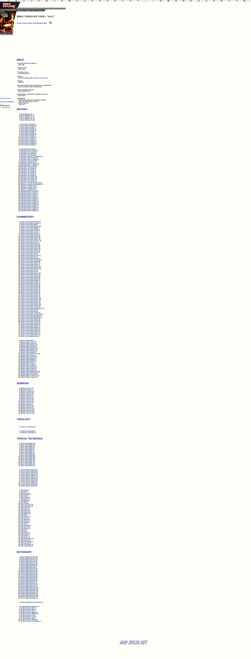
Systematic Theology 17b (28, 432)
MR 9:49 (39, 87)
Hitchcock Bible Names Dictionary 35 (32, 602)
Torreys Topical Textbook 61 (29, 478)
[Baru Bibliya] (138, 1)
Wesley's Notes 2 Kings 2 (28, 355)
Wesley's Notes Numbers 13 (29, 358)
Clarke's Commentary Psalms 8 (30, 330)
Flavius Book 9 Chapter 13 (28, 130)
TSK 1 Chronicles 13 (27, 546)
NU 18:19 (21, 91)
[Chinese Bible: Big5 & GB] (46, 1)
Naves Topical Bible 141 (28, 446)
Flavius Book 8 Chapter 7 (28, 131)
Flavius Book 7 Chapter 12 (28, 134)
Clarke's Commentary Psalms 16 (30, 230)
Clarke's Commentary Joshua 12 (30, 252)
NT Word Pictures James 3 (29, 609)
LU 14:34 (35, 101)
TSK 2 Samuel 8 (25, 540)
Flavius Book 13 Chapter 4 (28, 142)
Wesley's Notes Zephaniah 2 (29, 348)
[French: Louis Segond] (54, 1)
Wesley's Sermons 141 (27, 391)
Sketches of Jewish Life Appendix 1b (32, 184)
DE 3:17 (32, 78)
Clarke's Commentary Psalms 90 (30, 324)
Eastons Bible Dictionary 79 (29, 580)
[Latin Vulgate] (16, 1)
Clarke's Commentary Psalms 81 (30, 279)
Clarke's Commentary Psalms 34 (30, 295)
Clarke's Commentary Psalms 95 (30, 276)
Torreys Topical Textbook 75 (29, 475)
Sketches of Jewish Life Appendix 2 (31, 183)
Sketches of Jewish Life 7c (29, 185)
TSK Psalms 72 (25, 509)
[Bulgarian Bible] (84, 1)
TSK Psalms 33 (25, 510)
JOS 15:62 (22, 69)
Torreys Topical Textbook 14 (29, 486)
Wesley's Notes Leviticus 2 (29, 343)
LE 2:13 (21, 87)
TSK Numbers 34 (26, 494)
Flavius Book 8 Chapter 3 (28, 133)
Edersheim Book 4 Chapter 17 (30, 203)
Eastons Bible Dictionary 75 (29, 582)
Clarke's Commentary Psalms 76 (30, 332)
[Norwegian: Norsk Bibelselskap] (176, 1)
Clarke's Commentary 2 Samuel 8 (31, 274)
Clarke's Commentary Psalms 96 (30, 245)
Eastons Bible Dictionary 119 (29, 590)
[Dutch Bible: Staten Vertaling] (107, 1)
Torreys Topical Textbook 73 (29, 469)
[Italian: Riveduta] (130, 1)
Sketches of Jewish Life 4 (28, 188)
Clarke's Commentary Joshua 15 (30, 243)
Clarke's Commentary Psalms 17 (30, 264)
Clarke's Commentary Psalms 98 (30, 318)
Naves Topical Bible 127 (28, 465)
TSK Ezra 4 (24, 491)
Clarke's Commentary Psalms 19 (30, 263)
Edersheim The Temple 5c (28, 175)
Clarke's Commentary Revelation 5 (31, 315)
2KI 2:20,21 (22, 95)
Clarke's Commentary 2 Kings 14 (30, 312)
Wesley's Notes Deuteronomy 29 (30, 353)
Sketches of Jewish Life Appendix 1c (32, 156)
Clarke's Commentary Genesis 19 (31, 221)
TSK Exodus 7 (25, 535)
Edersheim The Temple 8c (28, 168)
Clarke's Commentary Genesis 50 (31, 255)
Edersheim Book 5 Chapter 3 (29, 197)
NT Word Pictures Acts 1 (28, 611)
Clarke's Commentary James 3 (30, 232)
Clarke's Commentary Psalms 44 (30, 290)
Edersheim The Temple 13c (29, 178)
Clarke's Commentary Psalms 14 (30, 265)
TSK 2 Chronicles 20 (27, 505)
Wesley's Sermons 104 (27, 411)
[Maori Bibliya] (168, 1)
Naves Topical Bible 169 (28, 456)
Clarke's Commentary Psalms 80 (30, 329)
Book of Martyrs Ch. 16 (27, 115)
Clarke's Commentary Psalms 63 (30, 235)
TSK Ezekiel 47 (25, 532)
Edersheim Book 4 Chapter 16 (30, 159)
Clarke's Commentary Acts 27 (29, 311)
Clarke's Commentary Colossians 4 (31, 260)
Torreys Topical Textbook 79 (29, 474)
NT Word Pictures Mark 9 (28, 608)
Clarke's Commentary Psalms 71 (30, 335)
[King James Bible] (31, 1)
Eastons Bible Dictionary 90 (29, 574)
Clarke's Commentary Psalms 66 (30, 286)
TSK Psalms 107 (25, 513)
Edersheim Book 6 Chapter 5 (29, 194)
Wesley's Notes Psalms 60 (28, 356)
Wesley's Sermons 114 (27, 410)
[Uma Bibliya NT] (236, 1)
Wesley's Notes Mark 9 (27, 340)
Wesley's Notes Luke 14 (28, 362)
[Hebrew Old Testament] (1, 1)
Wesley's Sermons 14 (27, 407)
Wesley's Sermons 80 (27, 394)
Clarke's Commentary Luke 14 (30, 242)
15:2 (46, 78)
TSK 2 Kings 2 (25, 503)
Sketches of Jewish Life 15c (29, 190)
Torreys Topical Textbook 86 (29, 472)
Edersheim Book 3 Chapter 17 (30, 209)
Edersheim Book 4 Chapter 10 (30, 205)
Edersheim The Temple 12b (29, 160)
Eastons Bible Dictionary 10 (29, 598)
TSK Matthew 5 (25, 500)
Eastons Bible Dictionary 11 (29, 571)
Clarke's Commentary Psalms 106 (31, 268)
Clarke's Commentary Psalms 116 (31, 267)
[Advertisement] (8, 64)
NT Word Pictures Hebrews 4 (29, 619)
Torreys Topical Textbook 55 (29, 481)
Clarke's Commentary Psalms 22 (30, 251)
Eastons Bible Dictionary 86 (29, 576)
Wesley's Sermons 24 (27, 388)
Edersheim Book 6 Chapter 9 (29, 193)
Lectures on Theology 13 (28, 427)
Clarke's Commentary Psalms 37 (30, 293)
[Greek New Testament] (9, 1)
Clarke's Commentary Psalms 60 (30, 236)
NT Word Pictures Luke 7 (28, 615)
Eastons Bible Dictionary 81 (29, 565)
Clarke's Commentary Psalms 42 (30, 292)
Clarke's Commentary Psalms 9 (30, 326)
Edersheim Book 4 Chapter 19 (30, 163)
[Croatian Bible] (92, 1)
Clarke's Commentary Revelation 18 (31, 317)
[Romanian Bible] (191, 1)
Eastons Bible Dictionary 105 (29, 596)
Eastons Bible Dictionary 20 (29, 585)
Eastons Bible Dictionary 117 (29, 592)
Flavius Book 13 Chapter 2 (28, 143)
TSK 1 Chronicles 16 (27, 506)
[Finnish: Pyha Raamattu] (122, 1)
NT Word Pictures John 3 (28, 618)
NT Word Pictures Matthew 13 (29, 614)
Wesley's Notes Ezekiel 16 (28, 352)
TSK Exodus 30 (25, 537)
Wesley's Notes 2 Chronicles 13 (30, 375)
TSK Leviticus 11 (26, 516)
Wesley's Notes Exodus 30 (28, 370)
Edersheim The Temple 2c (28, 153)
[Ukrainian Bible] (229, 1)
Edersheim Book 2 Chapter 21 (30, 210)
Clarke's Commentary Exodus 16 (30, 258)
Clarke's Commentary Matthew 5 (30, 227)
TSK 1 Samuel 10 (26, 543)
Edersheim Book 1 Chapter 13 (30, 165)
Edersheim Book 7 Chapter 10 (30, 191)
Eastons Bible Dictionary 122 (29, 587)
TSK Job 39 (24, 524)
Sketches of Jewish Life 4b (29, 187)
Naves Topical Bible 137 (28, 462)
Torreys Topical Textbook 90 (29, 471)
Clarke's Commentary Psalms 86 (30, 246)
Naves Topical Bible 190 (28, 445)
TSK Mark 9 (24, 515)
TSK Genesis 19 (25, 527)
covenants (31, 89)
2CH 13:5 (27, 91)
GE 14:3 (21, 78)
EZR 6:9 (26, 87)
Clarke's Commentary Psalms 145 (31, 298)
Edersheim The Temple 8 (28, 169)
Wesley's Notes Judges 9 (28, 364)
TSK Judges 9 (25, 490)
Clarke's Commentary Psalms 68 (30, 285)
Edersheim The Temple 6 (28, 174)
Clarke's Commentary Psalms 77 (30, 282)
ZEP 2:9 (21, 82)
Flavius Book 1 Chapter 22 (28, 137)
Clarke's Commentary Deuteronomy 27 (32, 308)
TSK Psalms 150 (25, 512)
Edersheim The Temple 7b (28, 171)
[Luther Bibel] (62, 1)
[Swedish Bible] (214, 1)
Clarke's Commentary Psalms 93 (30, 321)
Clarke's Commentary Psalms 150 (31, 226)
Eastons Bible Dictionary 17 (29, 586)
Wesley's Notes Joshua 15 (28, 342)
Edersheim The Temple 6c (28, 172)
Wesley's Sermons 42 (27, 403)
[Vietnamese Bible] (244, 1)
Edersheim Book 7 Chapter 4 (29, 150)
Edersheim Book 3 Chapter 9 (29, 206)
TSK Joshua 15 (25, 521)
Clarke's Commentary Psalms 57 (30, 289)
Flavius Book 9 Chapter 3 (28, 128)
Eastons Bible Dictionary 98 (29, 573)
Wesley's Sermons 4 (27, 404)
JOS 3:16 (38, 78)
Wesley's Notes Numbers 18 (29, 345)
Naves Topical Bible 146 (28, 461)
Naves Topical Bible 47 (27, 451)
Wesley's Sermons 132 (27, 408)
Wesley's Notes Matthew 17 (29, 361)
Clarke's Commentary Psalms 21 (30, 296)
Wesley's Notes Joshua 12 (28, 346)
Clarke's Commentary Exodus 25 (30, 273)
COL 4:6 (22, 104)
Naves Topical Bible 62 (27, 448)
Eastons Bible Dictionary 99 (29, 564)
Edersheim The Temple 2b (28, 155)
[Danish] (100, 1)
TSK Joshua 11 (25, 522)
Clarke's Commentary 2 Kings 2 (30, 233)
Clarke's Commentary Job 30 (29, 254)
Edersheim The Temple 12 (28, 180)
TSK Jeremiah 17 (26, 525)
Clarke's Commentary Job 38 (29, 271)
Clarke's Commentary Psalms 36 (30, 248)
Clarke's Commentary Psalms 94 (30, 320)
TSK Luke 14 (24, 496)
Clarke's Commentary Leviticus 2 (30, 223)
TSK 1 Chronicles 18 (27, 544)
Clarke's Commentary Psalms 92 (30, 323)
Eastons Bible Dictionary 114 (29, 593)
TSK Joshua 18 (25, 519)
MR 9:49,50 (28, 101)
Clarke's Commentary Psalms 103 (31, 305)
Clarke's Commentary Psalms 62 (30, 288)
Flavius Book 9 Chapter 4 (28, 127)
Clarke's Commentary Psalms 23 (30, 249)
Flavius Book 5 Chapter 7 (28, 136)
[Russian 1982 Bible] (198, 1)
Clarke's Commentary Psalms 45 (30, 238)
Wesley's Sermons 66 (27, 398)
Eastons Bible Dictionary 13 (29, 570)
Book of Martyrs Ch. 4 (27, 114)
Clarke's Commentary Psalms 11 (30, 302)
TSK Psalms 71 (25, 499)
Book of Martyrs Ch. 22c (28, 120)
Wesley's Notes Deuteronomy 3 (30, 373)
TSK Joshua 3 (25, 518)
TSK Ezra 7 (24, 530)
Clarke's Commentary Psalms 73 (30, 283)
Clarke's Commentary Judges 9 (30, 229)
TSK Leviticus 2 (25, 497)
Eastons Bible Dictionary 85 (29, 577)
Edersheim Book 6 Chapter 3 (29, 196)
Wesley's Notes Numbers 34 (29, 349)
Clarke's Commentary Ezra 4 (29, 257)
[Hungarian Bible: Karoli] (115, 1)
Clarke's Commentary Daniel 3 (30, 310)
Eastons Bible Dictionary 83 (29, 579)
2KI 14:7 (27, 73)
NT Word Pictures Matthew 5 (29, 612)
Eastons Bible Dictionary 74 (29, 563)
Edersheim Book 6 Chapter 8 (29, 158)
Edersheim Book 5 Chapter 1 (29, 200)
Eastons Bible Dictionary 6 (29, 567)
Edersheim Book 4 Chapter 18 (30, 202)
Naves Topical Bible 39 (27, 454)
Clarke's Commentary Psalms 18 (30, 239)
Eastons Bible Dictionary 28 (29, 568)
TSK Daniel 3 (24, 502)
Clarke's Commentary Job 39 (29, 270)
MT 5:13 (22, 101)
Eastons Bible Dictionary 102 (29, 557)
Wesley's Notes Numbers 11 (29, 350)
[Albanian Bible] (69, 1)
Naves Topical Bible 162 (28, 458)
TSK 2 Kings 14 (25, 493)
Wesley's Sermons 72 (27, 397)
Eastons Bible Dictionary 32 (29, 560)
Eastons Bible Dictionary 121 (29, 589)
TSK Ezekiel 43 (25, 534)
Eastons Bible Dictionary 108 (29, 595)
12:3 (43, 78)
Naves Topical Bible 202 (28, 455)
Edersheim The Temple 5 (28, 149)
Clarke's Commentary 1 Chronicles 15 (32, 314)
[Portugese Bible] (183, 1)
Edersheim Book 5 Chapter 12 (30, 199)
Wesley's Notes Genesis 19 (29, 367)
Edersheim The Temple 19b (29, 177)
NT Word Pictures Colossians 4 (30, 606)
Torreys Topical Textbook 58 (29, 480)
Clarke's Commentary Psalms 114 (31, 301)
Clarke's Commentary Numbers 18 (31, 241)
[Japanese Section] (145, 1)
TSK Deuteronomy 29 (27, 538)
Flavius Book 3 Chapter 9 (28, 124)
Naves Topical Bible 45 (27, 452)
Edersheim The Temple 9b (28, 166)
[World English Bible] (24, 1)
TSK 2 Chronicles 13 (27, 541)
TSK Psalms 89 (25, 507)
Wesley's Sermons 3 (27, 389)
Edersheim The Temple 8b (28, 152)
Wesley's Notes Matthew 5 (28, 359)
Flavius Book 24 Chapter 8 (28, 125)
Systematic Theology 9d (28, 431)
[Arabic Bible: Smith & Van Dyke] (77, 1)
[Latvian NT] (160, 1)
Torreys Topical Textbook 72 (29, 477)
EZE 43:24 (33, 87)
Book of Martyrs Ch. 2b (28, 118)
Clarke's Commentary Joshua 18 (30, 307)
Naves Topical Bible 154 (28, 459)
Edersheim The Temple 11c (29, 181)
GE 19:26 (21, 65)
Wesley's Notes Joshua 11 (28, 365)
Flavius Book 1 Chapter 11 (28, 140)
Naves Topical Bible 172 (28, 443)
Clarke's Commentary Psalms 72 (30, 333)
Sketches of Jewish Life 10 (29, 162)
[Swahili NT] (221, 1)
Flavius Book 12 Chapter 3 (28, 145)
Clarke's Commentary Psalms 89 (30, 277)
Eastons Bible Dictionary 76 (29, 558)
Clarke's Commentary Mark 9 (29, 224)
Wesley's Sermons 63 (27, 401)
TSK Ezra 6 (24, 531)
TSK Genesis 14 (25, 528)
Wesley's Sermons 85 (27, 392)
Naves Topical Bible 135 (28, 464)
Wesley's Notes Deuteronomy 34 (30, 371)
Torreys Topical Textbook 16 (29, 484)
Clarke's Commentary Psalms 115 (31, 299)
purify (45, 94)
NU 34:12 (27, 78)
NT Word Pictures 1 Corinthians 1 (31, 621)
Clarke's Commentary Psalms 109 (31, 304)
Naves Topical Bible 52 (27, 449)
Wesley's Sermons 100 (27, 413)
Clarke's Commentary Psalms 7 (30, 336)
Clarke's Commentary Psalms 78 (30, 280)
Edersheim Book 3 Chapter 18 (30, 208)
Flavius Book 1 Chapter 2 (28, 139)
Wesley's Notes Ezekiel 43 (28, 368)
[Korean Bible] (153, 1)
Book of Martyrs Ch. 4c (27, 117)
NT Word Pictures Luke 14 (28, 616)
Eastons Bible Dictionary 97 (29, 561)
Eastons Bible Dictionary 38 (29, 583)
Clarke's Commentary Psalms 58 (30, 261)
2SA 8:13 (21, 73)
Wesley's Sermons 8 (27, 395)
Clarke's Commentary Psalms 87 (30, 327)
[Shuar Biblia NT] (206, 1)
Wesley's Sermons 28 (27, 406)
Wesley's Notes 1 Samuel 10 (29, 377)
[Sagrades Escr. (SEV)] (39, 1)
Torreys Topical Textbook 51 (29, 483)
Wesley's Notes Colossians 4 (29, 374)
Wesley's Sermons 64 (27, 400)
